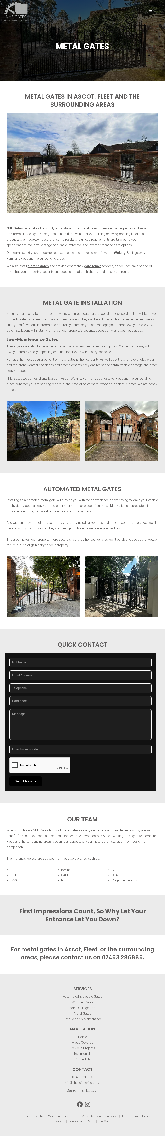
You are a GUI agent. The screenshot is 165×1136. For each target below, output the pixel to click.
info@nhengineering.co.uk (82, 1083)
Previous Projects (82, 1048)
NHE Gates (15, 228)
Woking (119, 253)
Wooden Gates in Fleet (63, 1116)
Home (82, 1037)
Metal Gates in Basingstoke (99, 1116)
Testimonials (82, 1054)
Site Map (104, 1121)
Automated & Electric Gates (82, 996)
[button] (151, 11)
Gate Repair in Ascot (81, 1121)
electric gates (38, 266)
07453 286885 (122, 957)
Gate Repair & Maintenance (82, 1019)
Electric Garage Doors (82, 1008)
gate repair (92, 266)
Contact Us (82, 1059)
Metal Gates (82, 1013)
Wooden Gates (82, 1002)
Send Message (25, 781)
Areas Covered (82, 1042)
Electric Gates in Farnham (28, 1116)
